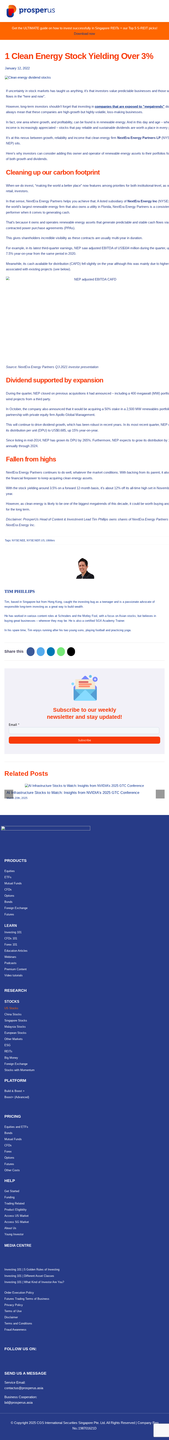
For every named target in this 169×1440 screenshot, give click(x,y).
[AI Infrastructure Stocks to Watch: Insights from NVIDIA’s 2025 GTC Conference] (84, 785)
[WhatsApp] (61, 651)
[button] (8, 794)
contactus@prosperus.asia (23, 1388)
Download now (84, 33)
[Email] (71, 651)
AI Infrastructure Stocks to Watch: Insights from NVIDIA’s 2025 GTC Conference (73, 793)
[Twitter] (41, 651)
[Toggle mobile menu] (160, 11)
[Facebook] (31, 651)
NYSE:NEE (18, 540)
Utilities (50, 540)
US (43, 540)
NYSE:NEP (33, 540)
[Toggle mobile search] (152, 11)
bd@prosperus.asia (18, 1402)
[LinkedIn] (51, 651)
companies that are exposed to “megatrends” (130, 106)
